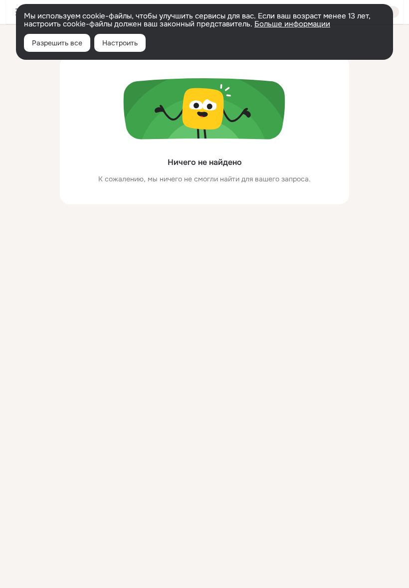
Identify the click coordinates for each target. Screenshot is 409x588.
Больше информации (292, 24)
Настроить (120, 42)
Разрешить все (57, 42)
